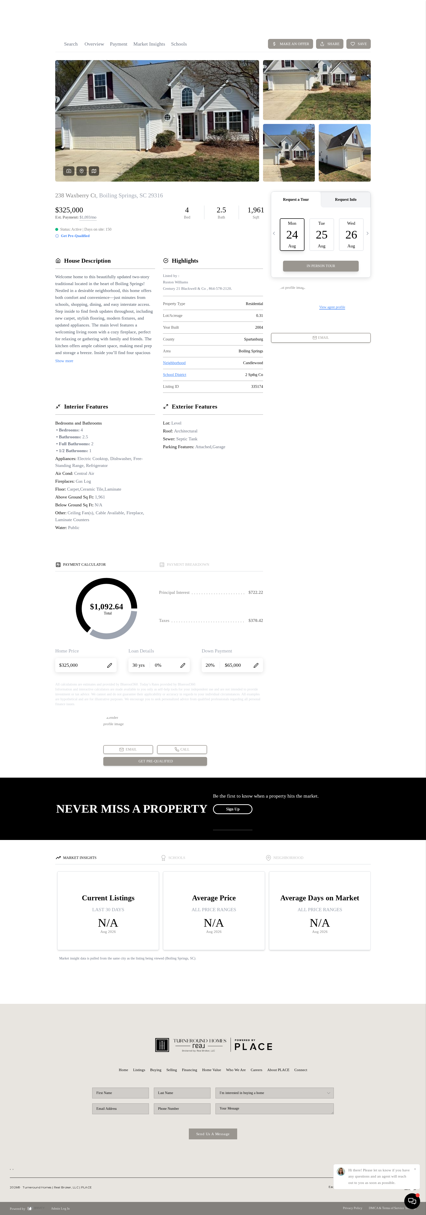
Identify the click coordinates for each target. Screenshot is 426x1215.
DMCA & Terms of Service (386, 1208)
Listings (139, 1070)
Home (123, 1070)
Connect (300, 1070)
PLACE (86, 1187)
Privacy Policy (352, 1208)
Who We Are (236, 1070)
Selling (171, 1070)
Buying (155, 1070)
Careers (256, 1070)
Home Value (211, 1070)
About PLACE (278, 1070)
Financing (189, 1070)
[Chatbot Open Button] (412, 1201)
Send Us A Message (213, 1134)
